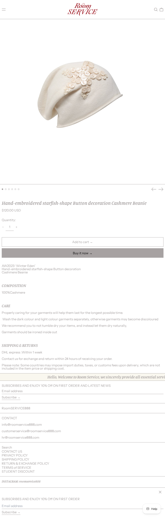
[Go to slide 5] (15, 189)
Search (7, 447)
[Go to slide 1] (2, 189)
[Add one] (16, 227)
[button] (156, 9)
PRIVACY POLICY (15, 455)
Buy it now (81, 253)
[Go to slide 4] (12, 189)
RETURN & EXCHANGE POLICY (25, 463)
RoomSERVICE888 (16, 408)
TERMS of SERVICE (16, 468)
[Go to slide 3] (9, 189)
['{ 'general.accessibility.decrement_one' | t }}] (3, 227)
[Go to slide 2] (6, 189)
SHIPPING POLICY (15, 459)
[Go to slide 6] (19, 189)
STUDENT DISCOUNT (18, 471)
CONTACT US (12, 451)
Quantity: (9, 220)
